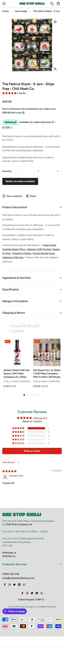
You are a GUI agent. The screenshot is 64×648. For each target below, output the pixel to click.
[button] (9, 93)
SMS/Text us (8, 556)
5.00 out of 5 (40, 418)
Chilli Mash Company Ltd (19, 524)
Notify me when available (20, 181)
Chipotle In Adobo (21, 253)
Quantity (7, 171)
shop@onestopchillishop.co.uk (18, 578)
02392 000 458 (10, 574)
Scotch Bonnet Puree (44, 253)
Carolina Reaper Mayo (13, 249)
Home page (21, 11)
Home (5, 11)
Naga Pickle (49, 245)
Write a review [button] (32, 450)
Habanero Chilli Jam (12, 257)
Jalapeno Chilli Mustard (39, 249)
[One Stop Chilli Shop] (32, 3)
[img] (9, 471)
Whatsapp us (9, 552)
